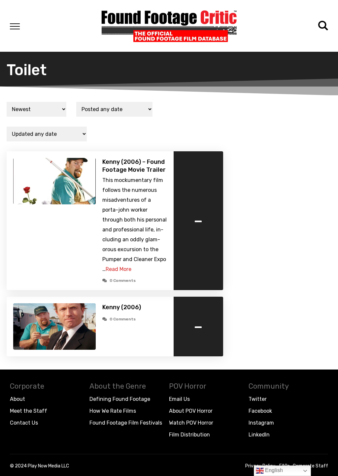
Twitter (258, 399)
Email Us (179, 399)
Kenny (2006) (121, 307)
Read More (118, 269)
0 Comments (123, 280)
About (17, 399)
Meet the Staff (28, 411)
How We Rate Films (112, 411)
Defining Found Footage (119, 399)
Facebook (260, 411)
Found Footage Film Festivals (125, 423)
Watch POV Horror (191, 423)
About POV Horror (191, 411)
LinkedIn (259, 434)
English (273, 470)
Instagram (261, 423)
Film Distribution (189, 434)
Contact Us (24, 423)
